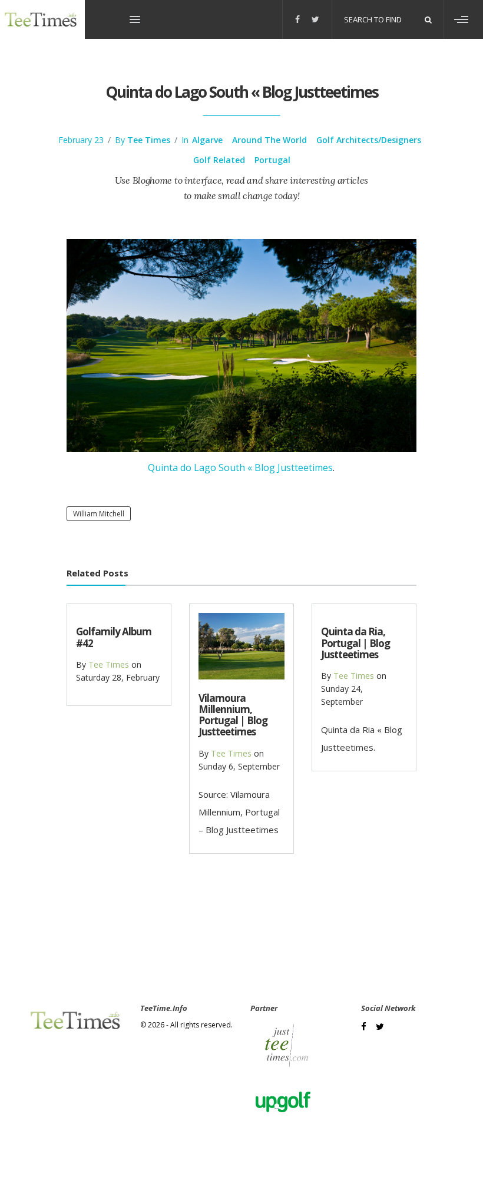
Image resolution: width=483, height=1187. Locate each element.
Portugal (272, 159)
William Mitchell (98, 514)
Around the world (269, 139)
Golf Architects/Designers (368, 139)
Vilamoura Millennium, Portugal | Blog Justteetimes (233, 715)
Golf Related (219, 159)
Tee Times (148, 139)
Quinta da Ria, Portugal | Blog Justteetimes (355, 643)
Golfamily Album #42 (113, 637)
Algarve (207, 139)
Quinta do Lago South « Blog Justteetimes (240, 467)
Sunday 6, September (239, 766)
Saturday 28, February (118, 677)
